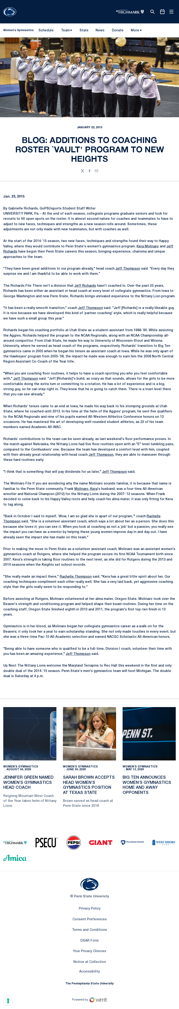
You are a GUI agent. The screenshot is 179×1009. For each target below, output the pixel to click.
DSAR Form (89, 940)
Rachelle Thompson (76, 576)
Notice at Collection (89, 962)
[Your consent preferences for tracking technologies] (8, 1000)
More (135, 30)
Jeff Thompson (127, 268)
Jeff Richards (85, 285)
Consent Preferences (89, 919)
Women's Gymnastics (20, 766)
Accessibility (89, 971)
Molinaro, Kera (85, 489)
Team (65, 30)
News (100, 30)
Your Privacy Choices (89, 951)
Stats (83, 30)
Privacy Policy (89, 908)
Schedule (46, 30)
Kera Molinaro (148, 246)
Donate (118, 31)
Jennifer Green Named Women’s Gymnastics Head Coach (28, 782)
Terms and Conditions (89, 930)
